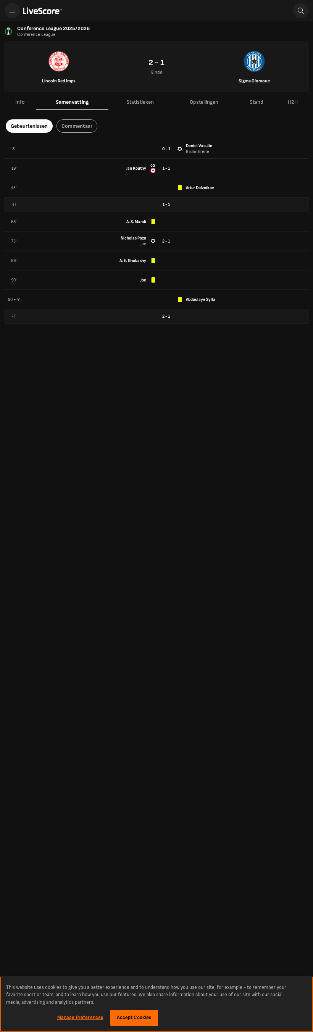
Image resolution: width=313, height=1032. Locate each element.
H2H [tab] (293, 102)
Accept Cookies (134, 1017)
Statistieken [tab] (140, 102)
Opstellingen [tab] (204, 102)
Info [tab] (20, 102)
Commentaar (76, 126)
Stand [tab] (256, 102)
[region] (156, 1004)
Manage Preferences (80, 1017)
